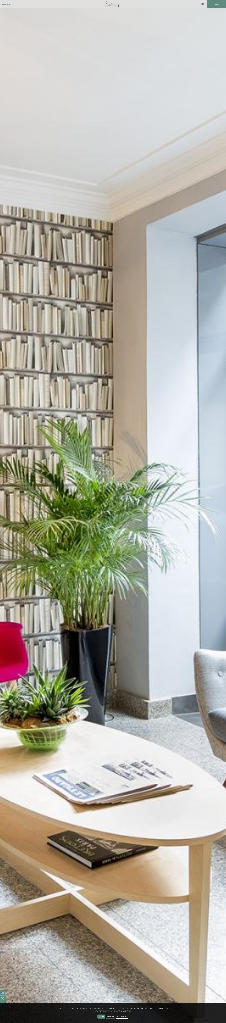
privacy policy (107, 1011)
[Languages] (202, 4)
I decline (110, 1016)
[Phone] (2, 998)
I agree (101, 1016)
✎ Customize (121, 1016)
